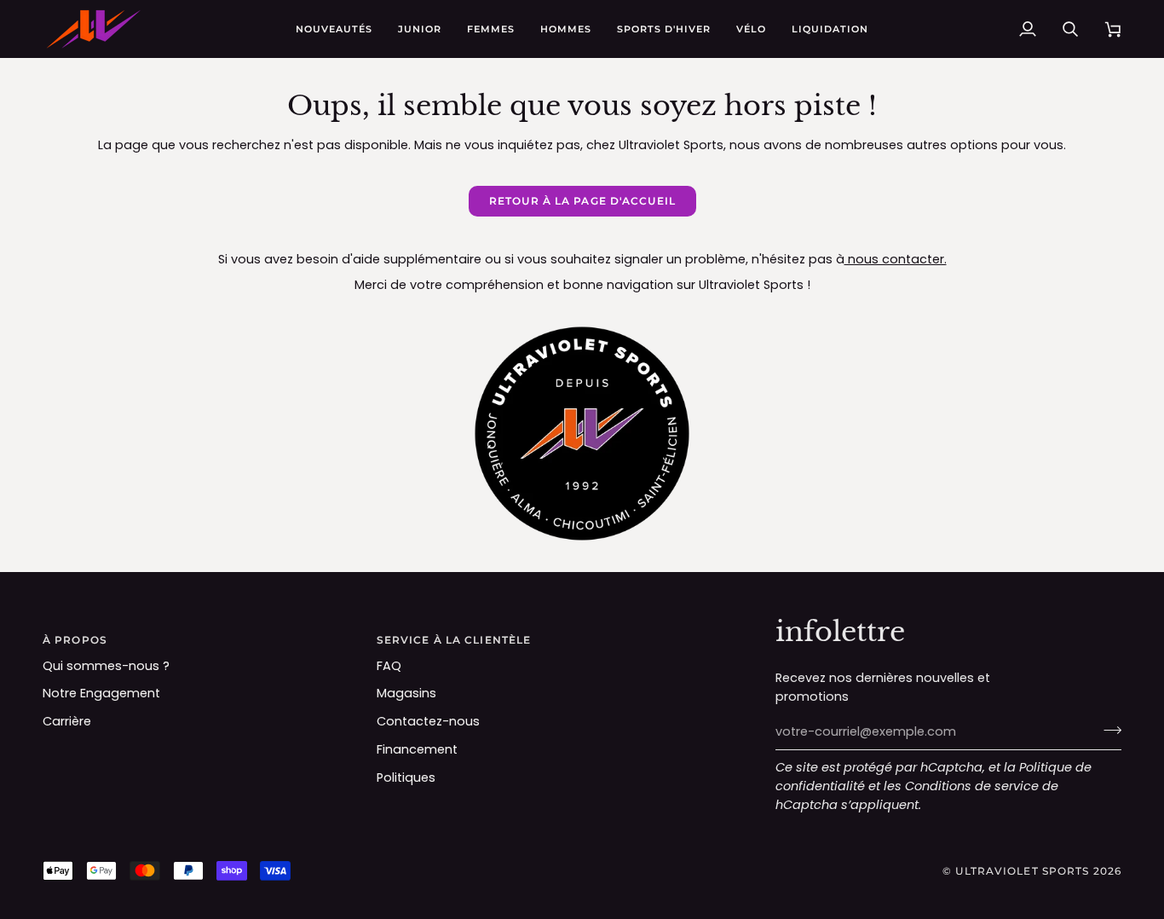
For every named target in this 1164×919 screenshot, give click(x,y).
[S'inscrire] (1107, 729)
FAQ (389, 665)
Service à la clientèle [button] (454, 639)
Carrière (67, 721)
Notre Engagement (101, 693)
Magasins (406, 693)
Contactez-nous (428, 721)
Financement (417, 749)
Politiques (406, 777)
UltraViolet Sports (1022, 870)
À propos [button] (75, 639)
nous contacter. (895, 259)
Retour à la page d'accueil (582, 200)
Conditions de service (972, 786)
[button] (419, 29)
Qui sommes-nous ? (106, 665)
